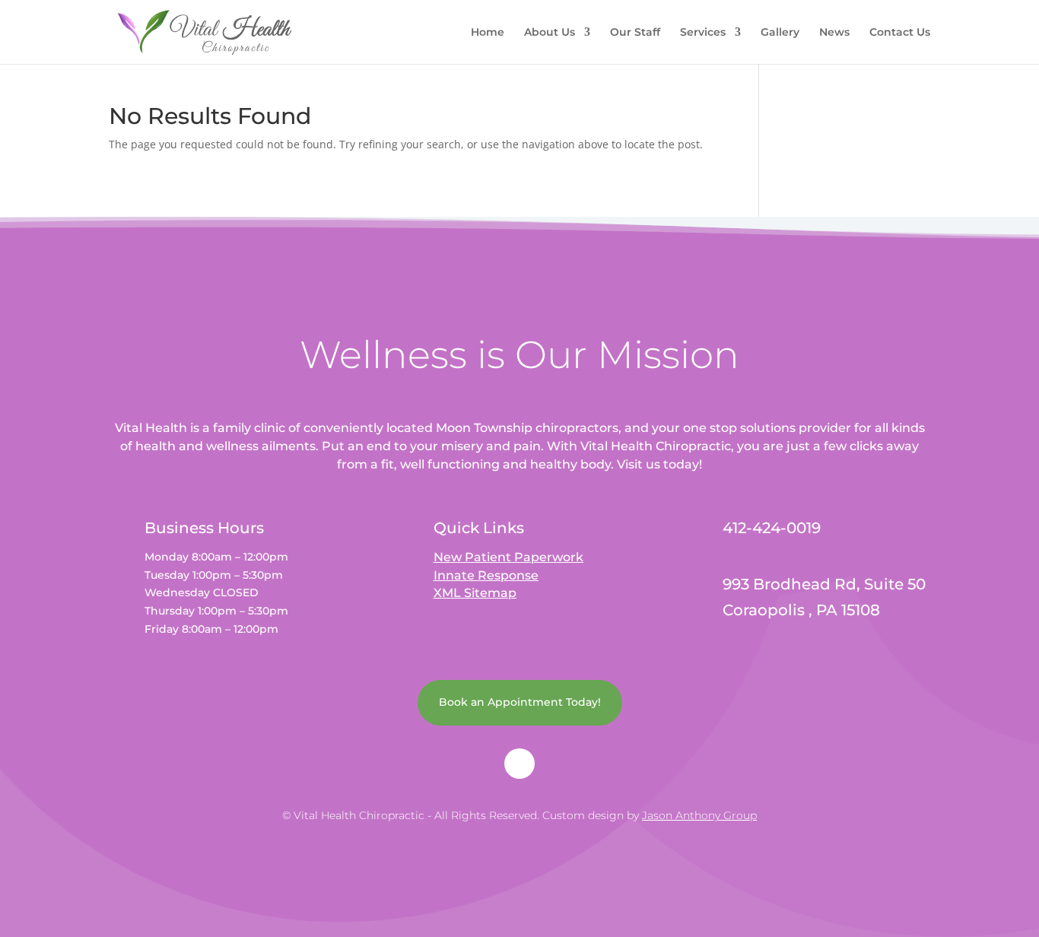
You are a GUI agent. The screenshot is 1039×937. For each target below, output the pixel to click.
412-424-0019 (772, 528)
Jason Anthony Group (699, 815)
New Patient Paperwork (508, 557)
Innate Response (486, 575)
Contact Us (899, 33)
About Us (549, 33)
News (834, 33)
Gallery (780, 33)
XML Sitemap (475, 593)
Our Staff (635, 33)
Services (703, 33)
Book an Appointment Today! (520, 702)
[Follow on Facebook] (519, 763)
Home (487, 33)
